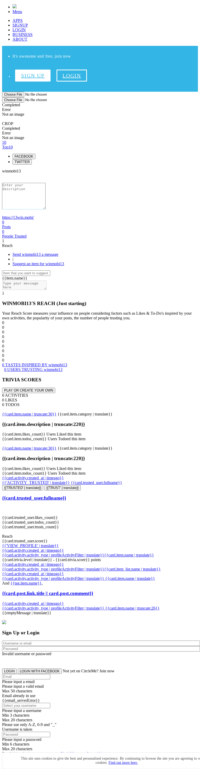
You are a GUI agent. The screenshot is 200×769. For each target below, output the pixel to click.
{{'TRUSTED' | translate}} (22, 488)
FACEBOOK (24, 156)
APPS (17, 20)
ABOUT (19, 39)
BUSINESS (22, 34)
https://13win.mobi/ (18, 217)
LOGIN (19, 30)
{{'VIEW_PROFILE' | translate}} (30, 545)
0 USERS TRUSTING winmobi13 (33, 369)
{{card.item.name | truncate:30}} (29, 414)
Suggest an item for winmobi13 (38, 264)
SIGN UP (33, 75)
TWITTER (22, 162)
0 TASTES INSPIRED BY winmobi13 (34, 365)
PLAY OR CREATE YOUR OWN (28, 390)
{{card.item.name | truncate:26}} (132, 608)
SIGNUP (20, 25)
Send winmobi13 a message (35, 254)
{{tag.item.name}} (26, 583)
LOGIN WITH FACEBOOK (40, 671)
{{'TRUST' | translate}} (62, 488)
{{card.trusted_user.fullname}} (96, 482)
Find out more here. (123, 763)
